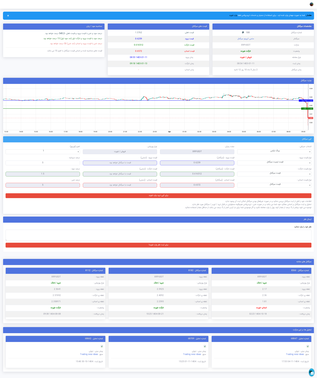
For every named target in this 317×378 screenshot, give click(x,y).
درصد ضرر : (75, 180)
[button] (311, 4)
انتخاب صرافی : (305, 146)
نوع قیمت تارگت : (304, 169)
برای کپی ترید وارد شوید (158, 195)
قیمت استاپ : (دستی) (148, 180)
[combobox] (274, 151)
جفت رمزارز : (229, 146)
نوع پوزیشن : (152, 146)
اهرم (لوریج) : (74, 146)
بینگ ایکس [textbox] (275, 151)
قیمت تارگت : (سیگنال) (225, 169)
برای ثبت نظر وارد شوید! (158, 245)
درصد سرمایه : (74, 158)
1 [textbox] (43, 151)
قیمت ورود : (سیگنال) (225, 158)
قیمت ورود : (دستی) (149, 158)
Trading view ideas (295, 354)
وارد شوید (233, 15)
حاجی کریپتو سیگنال (246, 39)
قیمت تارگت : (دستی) (148, 169)
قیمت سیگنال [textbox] (275, 173)
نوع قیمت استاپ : (304, 180)
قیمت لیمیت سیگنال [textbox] (275, 162)
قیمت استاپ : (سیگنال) (224, 180)
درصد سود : (75, 169)
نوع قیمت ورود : (304, 158)
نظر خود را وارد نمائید (302, 227)
